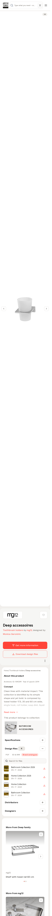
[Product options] (41, 834)
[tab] (7, 754)
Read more (9, 712)
